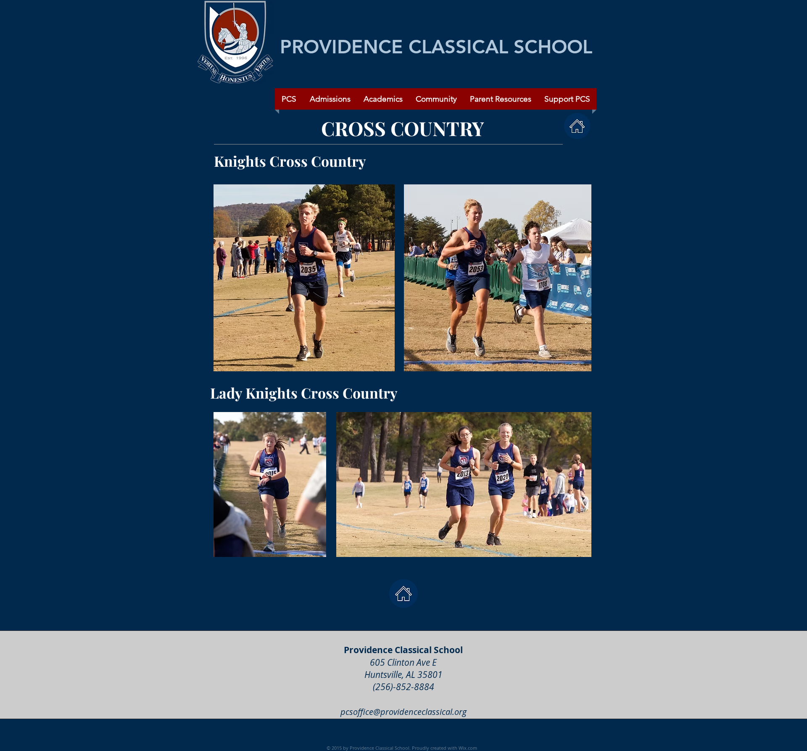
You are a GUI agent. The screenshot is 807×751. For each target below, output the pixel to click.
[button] (436, 99)
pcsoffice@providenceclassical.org (403, 711)
